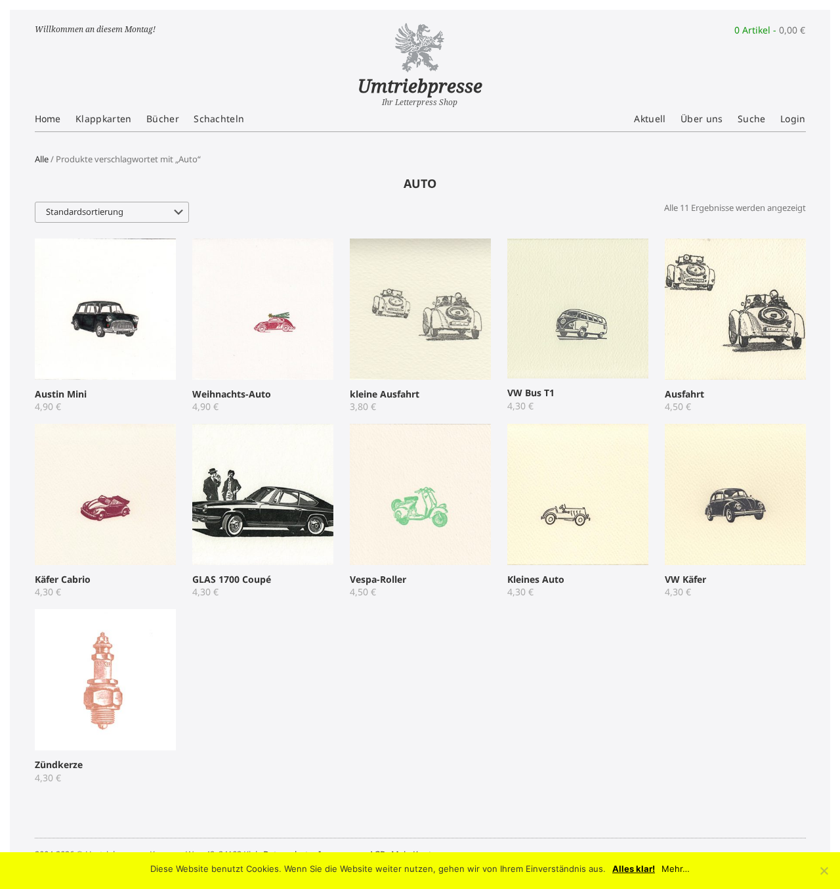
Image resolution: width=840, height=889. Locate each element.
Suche (752, 118)
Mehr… (676, 869)
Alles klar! (633, 869)
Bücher (162, 118)
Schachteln (219, 118)
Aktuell (649, 118)
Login (793, 118)
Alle (42, 159)
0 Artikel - (769, 30)
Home (48, 118)
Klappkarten (103, 118)
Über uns (702, 118)
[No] (823, 870)
